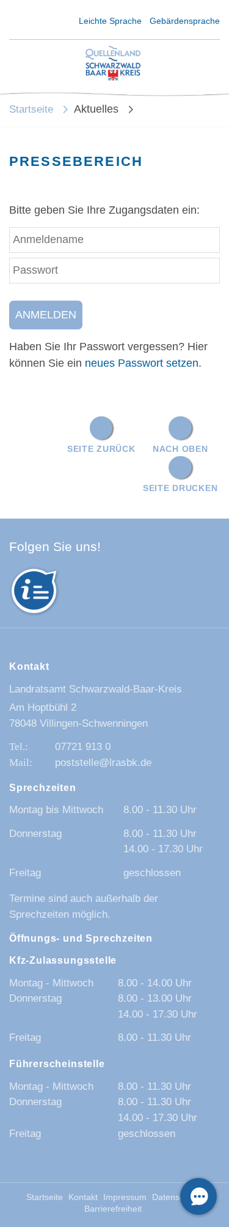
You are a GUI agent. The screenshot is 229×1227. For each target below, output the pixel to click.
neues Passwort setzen (141, 363)
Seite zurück (101, 449)
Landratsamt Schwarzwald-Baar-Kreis (95, 689)
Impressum (125, 1197)
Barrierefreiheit (113, 1209)
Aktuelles (96, 109)
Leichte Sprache (110, 21)
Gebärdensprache (185, 21)
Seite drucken (180, 488)
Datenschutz (176, 1197)
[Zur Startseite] (112, 64)
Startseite (31, 109)
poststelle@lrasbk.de (103, 762)
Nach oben (180, 449)
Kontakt (83, 1197)
